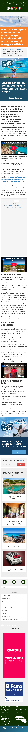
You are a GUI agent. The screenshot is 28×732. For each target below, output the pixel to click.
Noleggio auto (5, 613)
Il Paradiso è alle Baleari (6, 722)
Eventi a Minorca (5, 713)
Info (16, 707)
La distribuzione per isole (13, 207)
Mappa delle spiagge (6, 706)
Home (4, 49)
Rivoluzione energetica (12, 205)
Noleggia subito (18, 452)
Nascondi (17, 200)
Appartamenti (5, 610)
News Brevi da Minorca (14, 49)
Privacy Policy (18, 712)
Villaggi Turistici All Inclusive (9, 607)
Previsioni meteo (5, 712)
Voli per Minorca (6, 616)
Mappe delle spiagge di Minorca (10, 619)
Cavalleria (4, 604)
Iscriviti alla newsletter (20, 713)
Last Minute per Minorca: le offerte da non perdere (6, 709)
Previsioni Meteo (6, 595)
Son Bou (4, 601)
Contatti (17, 706)
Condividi (22, 464)
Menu (3, 14)
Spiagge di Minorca (6, 598)
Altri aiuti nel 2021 (11, 204)
